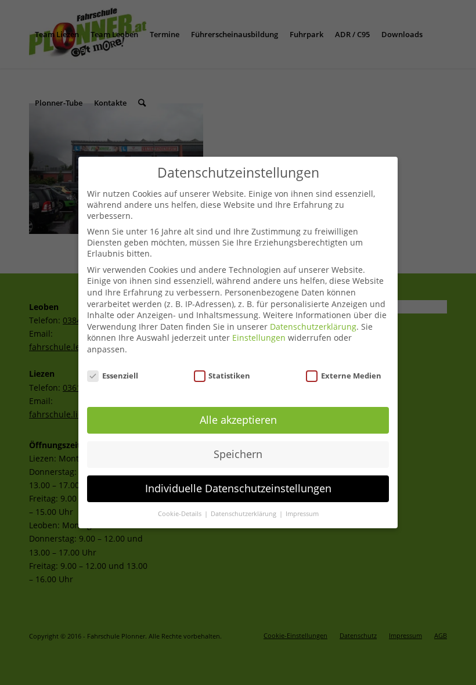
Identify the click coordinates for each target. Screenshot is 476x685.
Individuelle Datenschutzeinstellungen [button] (238, 488)
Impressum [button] (302, 514)
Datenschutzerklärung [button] (244, 514)
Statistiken (229, 375)
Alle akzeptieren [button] (238, 420)
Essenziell (120, 375)
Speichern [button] (238, 454)
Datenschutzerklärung (313, 326)
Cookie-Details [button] (180, 514)
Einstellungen (259, 337)
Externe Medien (351, 375)
